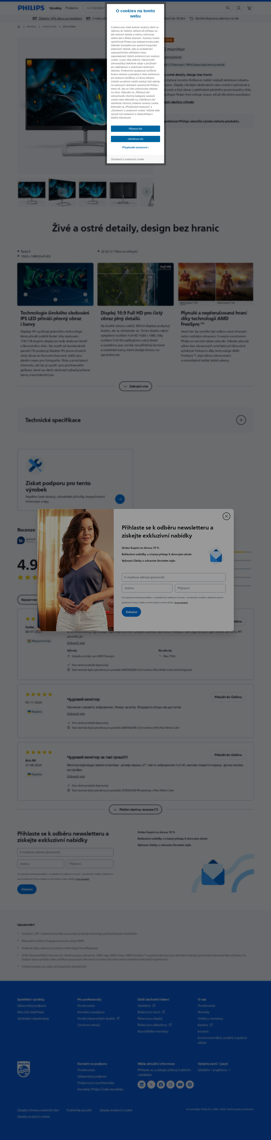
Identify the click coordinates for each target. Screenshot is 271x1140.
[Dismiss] (226, 516)
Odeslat (131, 612)
